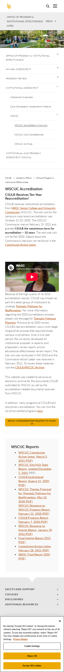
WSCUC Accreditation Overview (31, 125)
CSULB (8, 177)
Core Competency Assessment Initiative (30, 106)
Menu (49, 21)
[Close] (60, 621)
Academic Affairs (23, 177)
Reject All (32, 655)
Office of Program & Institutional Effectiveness (28, 57)
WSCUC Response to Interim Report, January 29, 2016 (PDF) (35, 530)
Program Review (16, 78)
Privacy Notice (20, 639)
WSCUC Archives (23, 143)
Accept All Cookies (32, 665)
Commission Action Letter (20, 245)
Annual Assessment (18, 69)
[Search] (46, 6)
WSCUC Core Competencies (29, 134)
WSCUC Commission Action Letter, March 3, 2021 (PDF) (33, 457)
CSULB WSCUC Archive (29, 367)
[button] (58, 54)
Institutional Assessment (22, 87)
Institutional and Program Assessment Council (23, 155)
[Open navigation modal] (53, 6)
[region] (32, 644)
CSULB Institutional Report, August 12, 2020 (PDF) (33, 481)
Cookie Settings (32, 646)
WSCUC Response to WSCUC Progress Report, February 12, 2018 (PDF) (34, 510)
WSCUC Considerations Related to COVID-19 (32, 422)
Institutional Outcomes (21, 97)
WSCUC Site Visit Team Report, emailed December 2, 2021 (35, 469)
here (40, 411)
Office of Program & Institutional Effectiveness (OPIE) (25, 21)
